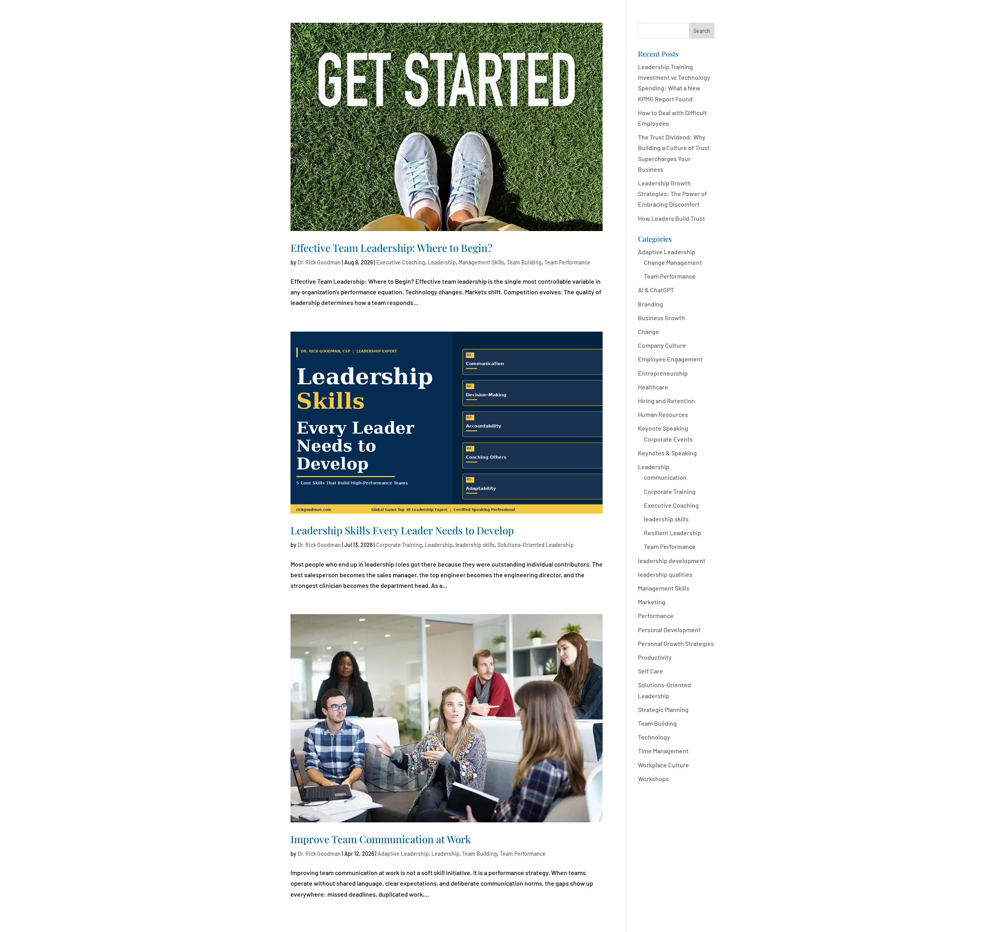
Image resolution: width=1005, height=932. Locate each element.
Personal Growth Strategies (676, 643)
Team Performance (567, 262)
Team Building (524, 262)
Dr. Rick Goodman (319, 262)
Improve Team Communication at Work (381, 839)
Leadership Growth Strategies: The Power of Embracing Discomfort (672, 193)
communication (665, 477)
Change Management (673, 262)
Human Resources (663, 414)
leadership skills (475, 544)
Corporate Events (668, 439)
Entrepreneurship (663, 373)
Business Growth (661, 317)
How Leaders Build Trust (671, 218)
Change (648, 331)
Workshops (653, 778)
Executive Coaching (400, 262)
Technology (654, 737)
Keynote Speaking (663, 428)
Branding (650, 304)
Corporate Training (399, 544)
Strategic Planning (663, 709)
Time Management (663, 750)
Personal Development (669, 629)
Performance (656, 615)
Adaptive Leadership (403, 853)
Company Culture (662, 345)
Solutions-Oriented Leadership (535, 544)
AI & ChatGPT (656, 290)
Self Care (650, 671)
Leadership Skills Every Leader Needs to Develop (402, 530)
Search (701, 31)
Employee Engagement (670, 359)
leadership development (671, 560)
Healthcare (653, 387)
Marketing (651, 601)
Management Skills (481, 262)
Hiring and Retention (666, 400)
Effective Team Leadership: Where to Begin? (391, 248)
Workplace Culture (663, 765)
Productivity (655, 657)
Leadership (442, 262)
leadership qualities (665, 574)
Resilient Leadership (672, 532)
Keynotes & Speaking (667, 453)
